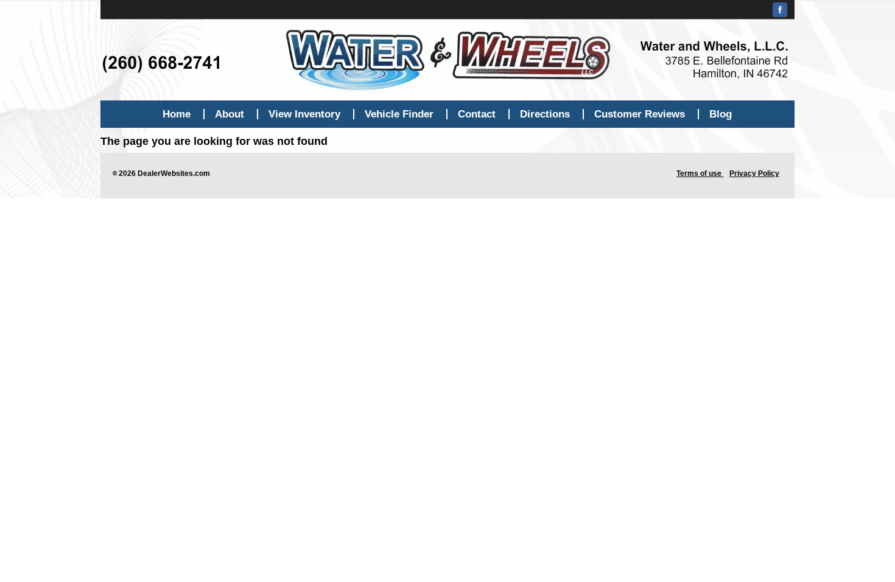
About (229, 114)
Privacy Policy (754, 173)
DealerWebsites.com (174, 173)
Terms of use (699, 173)
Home (177, 114)
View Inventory (304, 114)
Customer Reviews (639, 114)
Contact (477, 114)
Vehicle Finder (399, 114)
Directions (545, 114)
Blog (720, 114)
